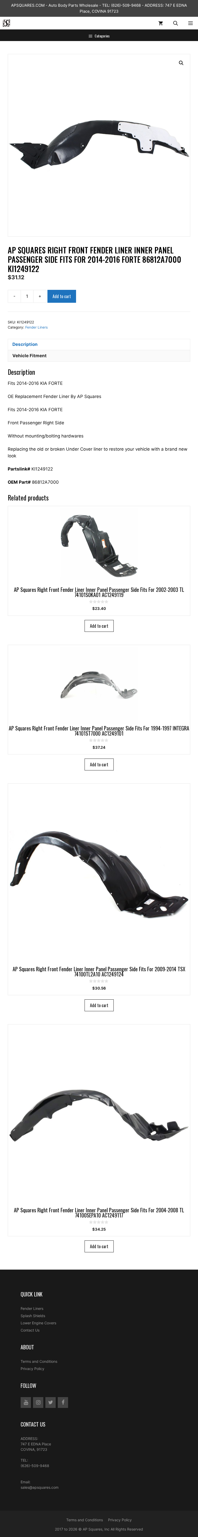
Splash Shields (33, 1315)
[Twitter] (50, 1402)
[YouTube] (26, 1402)
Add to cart (62, 296)
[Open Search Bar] (175, 23)
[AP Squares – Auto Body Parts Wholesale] (6, 23)
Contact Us (30, 1330)
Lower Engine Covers (38, 1323)
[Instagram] (38, 1402)
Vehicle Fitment (29, 355)
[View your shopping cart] (160, 23)
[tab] (99, 344)
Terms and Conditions (39, 1361)
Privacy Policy (32, 1368)
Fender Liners (36, 327)
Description (25, 344)
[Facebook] (63, 1402)
